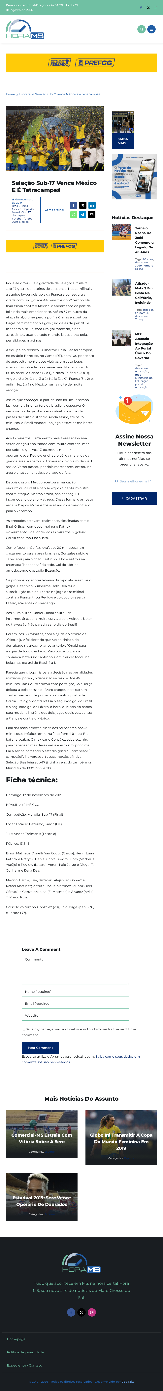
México (23, 221)
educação (141, 371)
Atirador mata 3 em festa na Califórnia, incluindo (144, 293)
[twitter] (148, 7)
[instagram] (155, 7)
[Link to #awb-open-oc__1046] (141, 29)
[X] (82, 205)
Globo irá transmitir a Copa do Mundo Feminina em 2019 (121, 1141)
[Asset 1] (25, 20)
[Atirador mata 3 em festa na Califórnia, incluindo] (121, 282)
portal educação (141, 386)
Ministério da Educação (144, 379)
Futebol (17, 218)
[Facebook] (73, 205)
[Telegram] (82, 214)
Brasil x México (21, 207)
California (141, 312)
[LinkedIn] (92, 205)
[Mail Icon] (81, 1254)
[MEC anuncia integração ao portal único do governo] (121, 332)
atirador (148, 309)
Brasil (15, 205)
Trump (139, 319)
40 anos (148, 259)
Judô (138, 265)
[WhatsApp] (73, 214)
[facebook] (141, 7)
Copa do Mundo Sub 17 (23, 210)
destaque (18, 215)
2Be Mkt (128, 1381)
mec (138, 374)
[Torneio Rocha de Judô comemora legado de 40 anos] (121, 226)
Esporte (50, 1151)
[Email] (91, 214)
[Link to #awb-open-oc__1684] (151, 29)
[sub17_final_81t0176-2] (55, 107)
